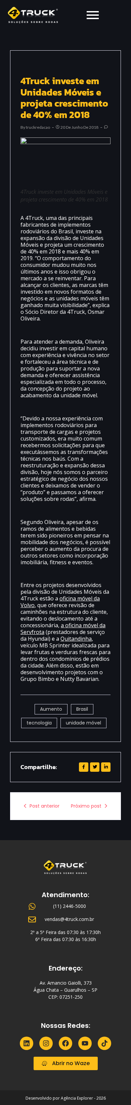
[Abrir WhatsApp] (114, 1088)
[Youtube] (85, 1043)
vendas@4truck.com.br (69, 919)
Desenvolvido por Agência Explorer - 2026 (66, 1098)
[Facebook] (65, 1043)
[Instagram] (46, 1043)
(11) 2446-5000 (69, 906)
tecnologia (39, 722)
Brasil (82, 709)
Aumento (51, 709)
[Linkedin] (26, 1043)
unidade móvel (83, 722)
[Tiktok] (104, 1043)
